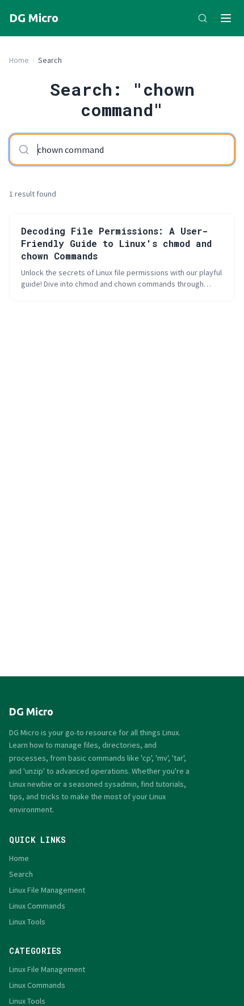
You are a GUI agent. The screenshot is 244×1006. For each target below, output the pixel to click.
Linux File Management (47, 890)
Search (21, 874)
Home (19, 60)
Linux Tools (27, 922)
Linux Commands (37, 906)
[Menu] (226, 18)
